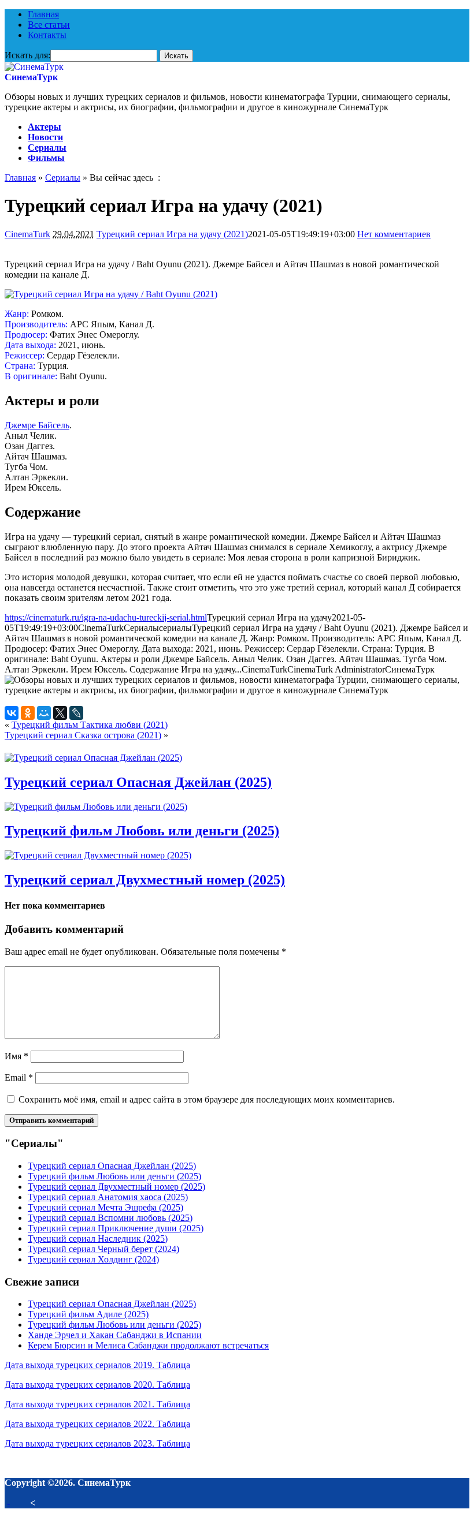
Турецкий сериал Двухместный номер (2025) (145, 879)
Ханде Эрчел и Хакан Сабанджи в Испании (115, 1335)
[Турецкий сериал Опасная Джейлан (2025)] (93, 758)
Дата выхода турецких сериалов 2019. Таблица (97, 1365)
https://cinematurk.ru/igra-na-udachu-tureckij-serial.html (106, 617)
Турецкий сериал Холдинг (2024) (93, 1259)
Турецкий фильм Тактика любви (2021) (90, 725)
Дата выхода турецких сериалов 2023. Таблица (97, 1443)
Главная (43, 14)
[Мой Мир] (44, 713)
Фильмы (46, 158)
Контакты (47, 35)
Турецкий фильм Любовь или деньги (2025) (142, 830)
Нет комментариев (394, 234)
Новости (45, 137)
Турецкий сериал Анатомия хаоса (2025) (108, 1197)
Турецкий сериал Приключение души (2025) (115, 1228)
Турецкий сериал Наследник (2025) (98, 1238)
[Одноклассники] (28, 713)
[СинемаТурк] (34, 67)
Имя (16, 1056)
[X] (60, 713)
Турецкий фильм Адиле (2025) (88, 1314)
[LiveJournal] (76, 713)
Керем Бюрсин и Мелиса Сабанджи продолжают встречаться (148, 1345)
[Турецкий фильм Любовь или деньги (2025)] (96, 807)
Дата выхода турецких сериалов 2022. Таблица (97, 1424)
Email (19, 1077)
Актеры (44, 127)
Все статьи (49, 24)
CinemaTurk (27, 234)
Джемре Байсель (37, 425)
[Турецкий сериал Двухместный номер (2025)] (98, 855)
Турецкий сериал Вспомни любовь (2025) (110, 1218)
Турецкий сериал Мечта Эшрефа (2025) (105, 1207)
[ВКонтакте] (11, 713)
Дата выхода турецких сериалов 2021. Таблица (97, 1404)
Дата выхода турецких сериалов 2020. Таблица (97, 1384)
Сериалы (47, 147)
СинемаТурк (31, 77)
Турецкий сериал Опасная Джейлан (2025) (138, 782)
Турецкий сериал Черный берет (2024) (103, 1249)
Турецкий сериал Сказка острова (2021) (83, 735)
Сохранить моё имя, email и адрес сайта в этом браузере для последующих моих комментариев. (206, 1099)
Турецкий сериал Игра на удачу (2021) (172, 234)
